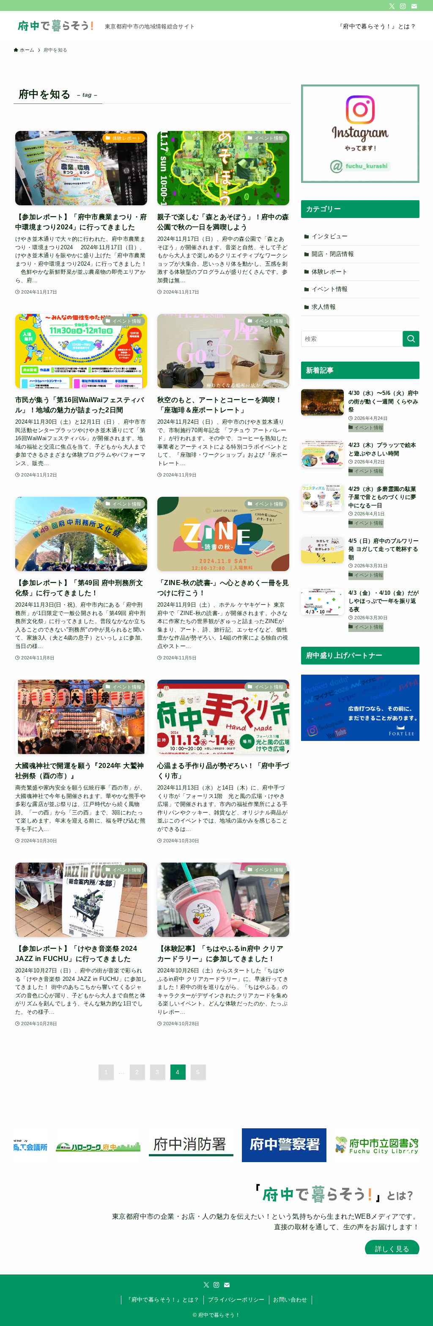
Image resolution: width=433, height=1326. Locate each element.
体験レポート (330, 271)
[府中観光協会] (149, 1145)
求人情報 (324, 306)
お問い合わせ (290, 1299)
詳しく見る (392, 1248)
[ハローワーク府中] (335, 1145)
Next (408, 1145)
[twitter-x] (391, 6)
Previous (24, 1145)
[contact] (413, 6)
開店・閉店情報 (333, 253)
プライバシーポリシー (236, 1299)
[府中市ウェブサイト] (56, 1145)
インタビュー (330, 236)
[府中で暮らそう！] (56, 26)
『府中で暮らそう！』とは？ (162, 1299)
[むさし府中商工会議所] (242, 1145)
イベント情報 (330, 289)
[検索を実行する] (411, 339)
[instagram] (402, 6)
